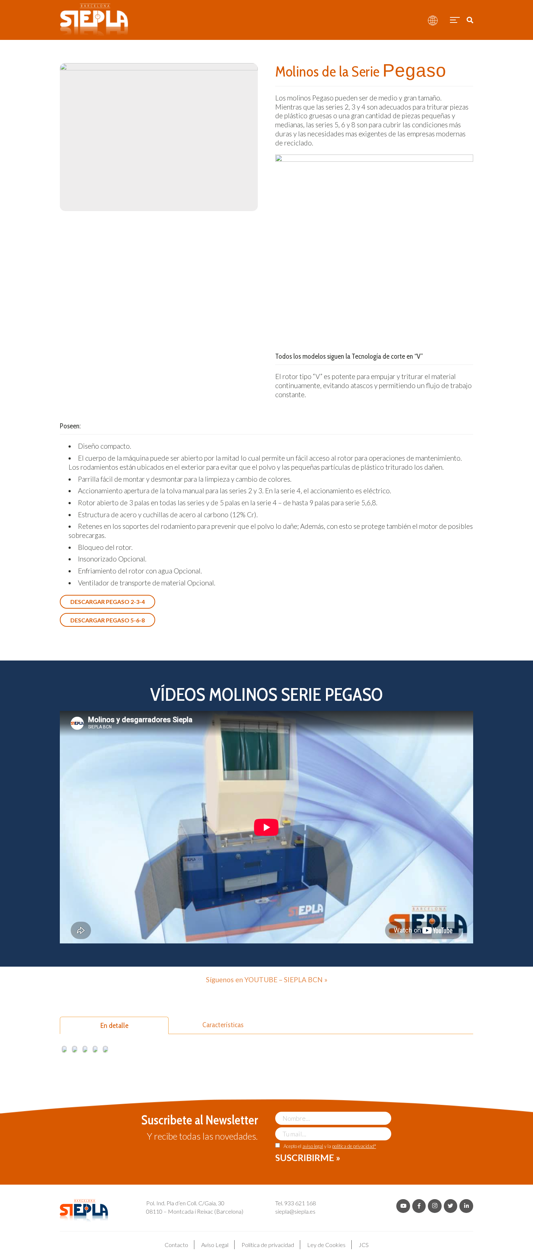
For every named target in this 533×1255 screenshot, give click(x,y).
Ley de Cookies (326, 1244)
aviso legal (312, 1146)
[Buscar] (470, 20)
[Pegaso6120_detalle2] (85, 1049)
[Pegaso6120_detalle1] (64, 1049)
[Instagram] (435, 1206)
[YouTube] (403, 1206)
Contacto (176, 1244)
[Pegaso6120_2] (95, 1049)
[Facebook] (419, 1206)
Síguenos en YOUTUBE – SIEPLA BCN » (266, 979)
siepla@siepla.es (295, 1211)
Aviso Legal (214, 1244)
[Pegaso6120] (105, 1049)
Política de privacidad (267, 1244)
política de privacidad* (354, 1146)
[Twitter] (451, 1206)
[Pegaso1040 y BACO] (74, 1049)
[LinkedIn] (466, 1206)
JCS (364, 1244)
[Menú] (454, 20)
